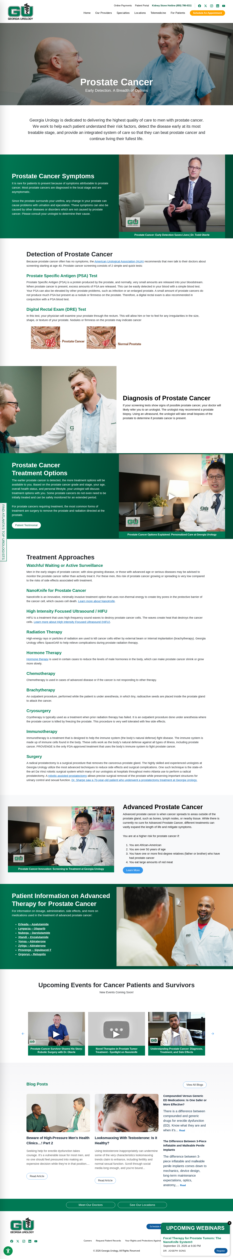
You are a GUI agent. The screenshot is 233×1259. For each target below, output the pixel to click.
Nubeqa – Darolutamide (34, 932)
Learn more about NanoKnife (96, 601)
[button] (62, 1225)
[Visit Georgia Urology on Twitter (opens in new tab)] (17, 1241)
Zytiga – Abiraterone (32, 945)
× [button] (229, 1223)
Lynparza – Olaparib (31, 928)
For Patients (178, 12)
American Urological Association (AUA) (119, 261)
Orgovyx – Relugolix (32, 954)
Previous (23, 1033)
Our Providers (103, 12)
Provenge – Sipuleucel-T (34, 950)
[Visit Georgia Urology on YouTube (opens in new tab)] (222, 5)
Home (87, 12)
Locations (140, 12)
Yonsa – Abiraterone (32, 941)
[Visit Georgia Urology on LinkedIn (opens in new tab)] (216, 5)
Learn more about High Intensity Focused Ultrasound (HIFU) (72, 622)
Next (213, 1033)
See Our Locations (142, 1205)
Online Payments (123, 5)
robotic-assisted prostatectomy (67, 775)
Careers (88, 1240)
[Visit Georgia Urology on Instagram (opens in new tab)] (210, 5)
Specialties (123, 12)
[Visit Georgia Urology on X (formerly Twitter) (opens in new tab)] (204, 5)
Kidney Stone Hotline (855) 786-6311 (172, 5)
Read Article (37, 1176)
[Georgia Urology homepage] (20, 11)
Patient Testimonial (26, 525)
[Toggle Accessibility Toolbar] (8, 1251)
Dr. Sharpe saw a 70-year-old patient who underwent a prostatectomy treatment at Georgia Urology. (134, 780)
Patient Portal (142, 5)
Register (221, 1250)
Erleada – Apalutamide (33, 924)
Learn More (133, 870)
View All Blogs (194, 1084)
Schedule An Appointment (207, 13)
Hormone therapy (37, 659)
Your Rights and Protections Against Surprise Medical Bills (154, 1240)
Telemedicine (158, 12)
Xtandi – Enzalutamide (33, 937)
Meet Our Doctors (91, 1205)
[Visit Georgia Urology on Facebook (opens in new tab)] (198, 5)
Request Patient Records (108, 1240)
